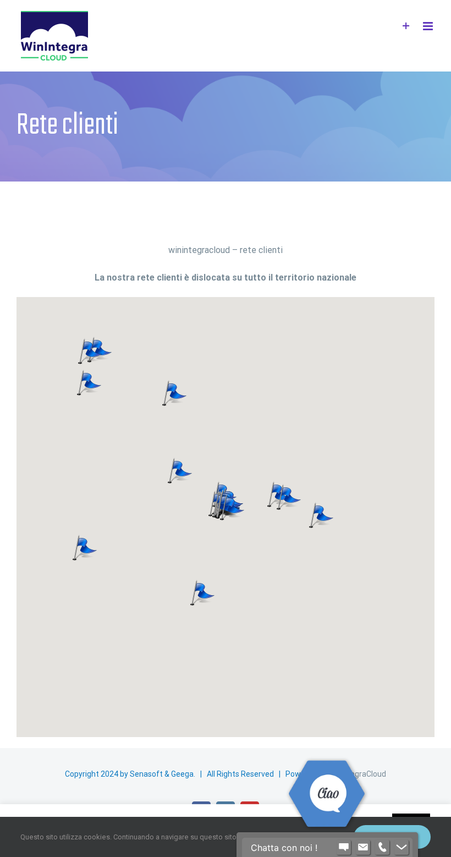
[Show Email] (363, 847)
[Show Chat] (344, 847)
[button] (202, 592)
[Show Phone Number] (382, 847)
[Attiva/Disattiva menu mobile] (429, 26)
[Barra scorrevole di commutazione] (406, 26)
